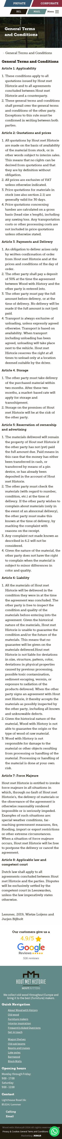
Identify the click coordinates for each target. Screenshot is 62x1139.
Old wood (13, 1014)
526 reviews (31, 958)
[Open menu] (57, 11)
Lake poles (14, 1052)
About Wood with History (23, 1010)
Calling (10, 1111)
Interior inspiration (19, 1023)
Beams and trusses (19, 1048)
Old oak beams (16, 1043)
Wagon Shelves (17, 1039)
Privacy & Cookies (11, 1131)
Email (9, 1116)
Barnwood (14, 1056)
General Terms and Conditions (34, 1131)
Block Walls (15, 1061)
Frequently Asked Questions (24, 1027)
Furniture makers (18, 1019)
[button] (54, 1131)
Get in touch (15, 1032)
